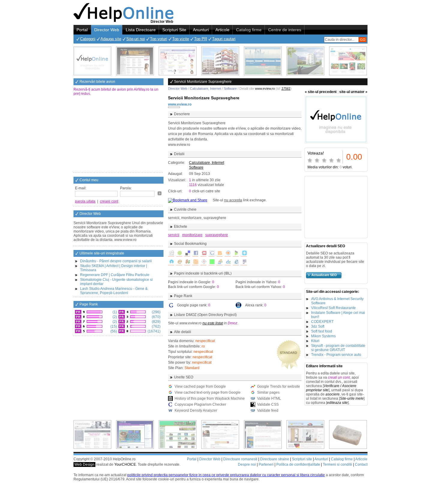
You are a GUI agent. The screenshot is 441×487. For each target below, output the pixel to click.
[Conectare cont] (160, 193)
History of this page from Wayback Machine (210, 398)
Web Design (84, 464)
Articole (222, 29)
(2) (114, 317)
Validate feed (267, 410)
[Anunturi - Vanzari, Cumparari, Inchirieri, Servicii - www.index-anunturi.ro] (220, 434)
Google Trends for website (278, 386)
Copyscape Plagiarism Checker (200, 404)
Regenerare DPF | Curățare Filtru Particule (114, 275)
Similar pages (268, 392)
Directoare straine (274, 459)
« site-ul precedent (321, 92)
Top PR (200, 39)
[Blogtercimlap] (244, 254)
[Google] (211, 254)
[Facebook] (195, 254)
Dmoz (232, 323)
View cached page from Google (200, 386)
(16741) (153, 331)
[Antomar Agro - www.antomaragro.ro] (348, 61)
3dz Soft (317, 326)
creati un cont (339, 377)
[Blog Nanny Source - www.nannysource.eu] (263, 434)
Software (230, 88)
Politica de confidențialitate (298, 464)
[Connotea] (203, 262)
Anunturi (201, 29)
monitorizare (192, 235)
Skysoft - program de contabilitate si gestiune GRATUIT (338, 348)
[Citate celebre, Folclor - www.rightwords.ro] (135, 61)
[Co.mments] (195, 262)
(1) (114, 312)
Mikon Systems (323, 336)
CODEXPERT (322, 322)
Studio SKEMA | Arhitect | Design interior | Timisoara (113, 268)
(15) (113, 326)
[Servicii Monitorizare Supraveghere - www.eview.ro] (336, 119)
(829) (155, 322)
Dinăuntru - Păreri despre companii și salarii (116, 261)
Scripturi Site (174, 29)
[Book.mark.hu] (179, 262)
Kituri (315, 341)
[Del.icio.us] (187, 254)
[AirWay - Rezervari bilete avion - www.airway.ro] (263, 61)
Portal (82, 29)
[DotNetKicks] (220, 262)
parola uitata (85, 201)
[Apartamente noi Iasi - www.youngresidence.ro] (220, 61)
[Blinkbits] (220, 254)
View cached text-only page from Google (208, 392)
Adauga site (110, 39)
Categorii (87, 39)
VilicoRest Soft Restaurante (333, 308)
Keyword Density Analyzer (196, 410)
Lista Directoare (141, 29)
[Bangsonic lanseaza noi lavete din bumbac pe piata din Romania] (92, 61)
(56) (113, 331)
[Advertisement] (119, 134)
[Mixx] (203, 254)
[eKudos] (236, 262)
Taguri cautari (224, 39)
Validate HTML (269, 398)
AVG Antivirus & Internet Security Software (337, 301)
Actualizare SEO (324, 275)
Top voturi (158, 39)
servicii (173, 235)
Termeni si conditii (337, 464)
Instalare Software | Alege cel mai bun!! (338, 315)
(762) (155, 326)
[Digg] (171, 254)
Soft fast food (321, 331)
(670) (155, 317)
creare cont (109, 201)
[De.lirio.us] (211, 262)
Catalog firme (249, 29)
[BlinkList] (228, 254)
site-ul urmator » (353, 92)
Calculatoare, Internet (205, 88)
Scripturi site (302, 459)
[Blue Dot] (171, 262)
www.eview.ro (179, 104)
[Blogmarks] (236, 254)
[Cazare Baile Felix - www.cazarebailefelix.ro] (177, 434)
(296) (155, 312)
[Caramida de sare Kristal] (348, 434)
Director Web (106, 29)
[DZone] (228, 262)
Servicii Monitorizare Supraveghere (203, 97)
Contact (361, 464)
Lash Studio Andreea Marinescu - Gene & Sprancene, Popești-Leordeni (114, 291)
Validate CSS (268, 404)
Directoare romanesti (240, 459)
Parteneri (266, 464)
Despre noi (247, 464)
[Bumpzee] (187, 262)
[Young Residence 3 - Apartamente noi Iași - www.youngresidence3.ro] (305, 61)
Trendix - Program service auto (336, 355)
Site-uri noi (135, 39)
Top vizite (180, 39)
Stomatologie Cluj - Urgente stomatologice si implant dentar (116, 282)
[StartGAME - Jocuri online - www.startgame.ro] (135, 434)
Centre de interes (284, 29)
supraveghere (216, 235)
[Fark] (244, 262)
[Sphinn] (179, 254)
